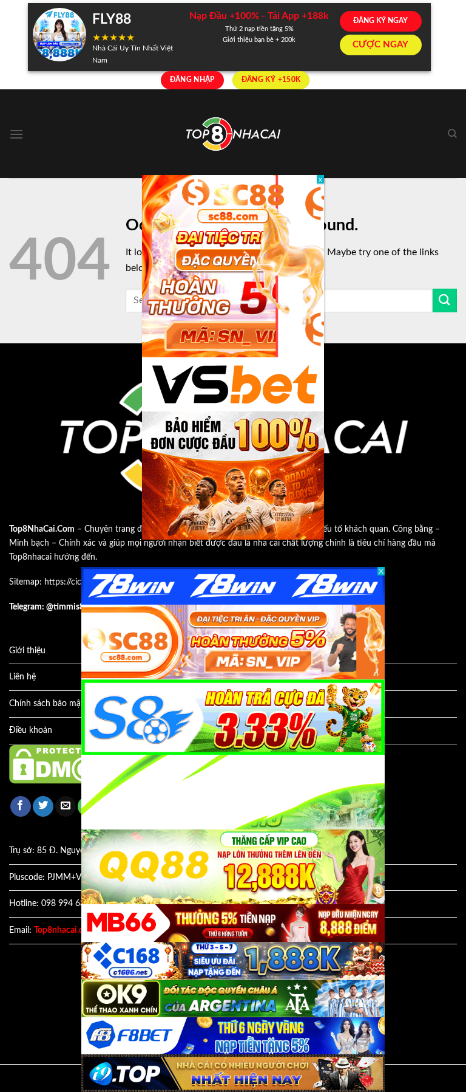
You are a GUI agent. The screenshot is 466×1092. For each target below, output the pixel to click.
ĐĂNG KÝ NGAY (380, 20)
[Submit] (445, 300)
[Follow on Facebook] (20, 806)
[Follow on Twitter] (43, 806)
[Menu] (16, 134)
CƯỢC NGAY (380, 44)
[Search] (452, 133)
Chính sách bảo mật (46, 703)
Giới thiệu (27, 651)
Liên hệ (22, 677)
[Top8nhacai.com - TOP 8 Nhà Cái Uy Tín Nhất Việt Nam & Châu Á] (233, 134)
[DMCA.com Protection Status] (63, 764)
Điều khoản (30, 730)
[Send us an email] (65, 806)
